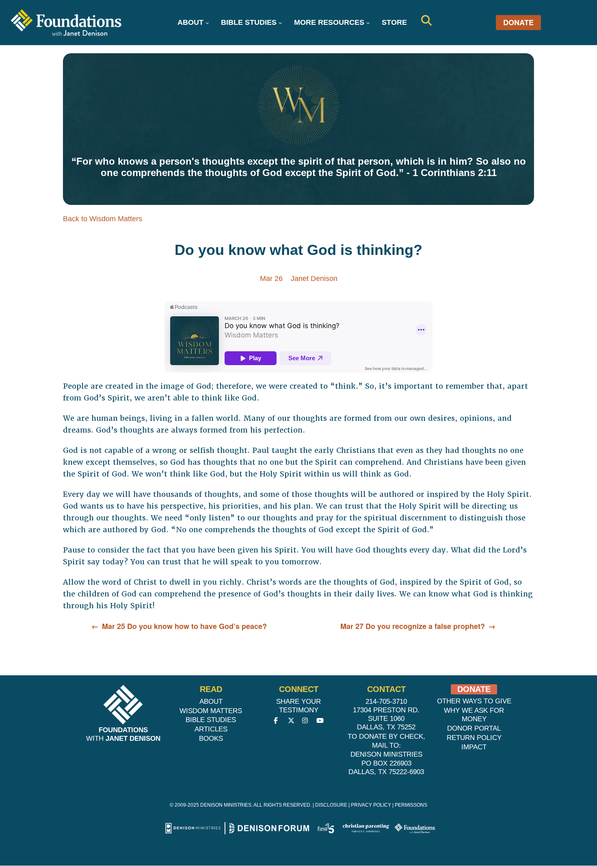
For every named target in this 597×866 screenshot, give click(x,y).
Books (211, 738)
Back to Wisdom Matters (102, 219)
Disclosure (331, 805)
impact (474, 747)
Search (426, 20)
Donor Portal (474, 728)
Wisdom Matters (211, 711)
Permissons (411, 805)
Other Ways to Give (474, 701)
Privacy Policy (371, 805)
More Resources (329, 22)
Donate (518, 22)
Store (394, 22)
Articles (211, 729)
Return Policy (474, 738)
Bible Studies (249, 22)
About (190, 22)
